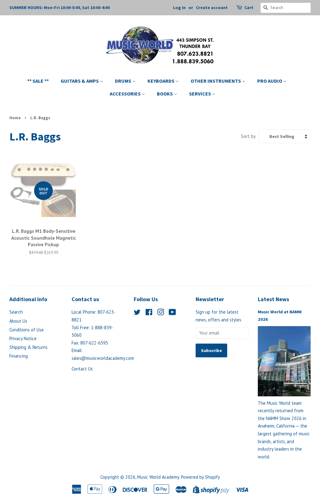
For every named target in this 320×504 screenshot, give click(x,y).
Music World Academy (158, 477)
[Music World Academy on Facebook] (148, 313)
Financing (18, 356)
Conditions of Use (26, 330)
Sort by (248, 136)
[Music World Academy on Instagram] (160, 313)
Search (16, 312)
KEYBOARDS (161, 81)
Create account (212, 7)
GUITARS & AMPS (80, 81)
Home (15, 117)
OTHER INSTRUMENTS (216, 81)
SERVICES (200, 94)
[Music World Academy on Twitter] (137, 313)
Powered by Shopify (200, 477)
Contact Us (82, 369)
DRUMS (123, 81)
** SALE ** (38, 81)
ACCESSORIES (126, 94)
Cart (248, 7)
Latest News (273, 299)
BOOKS (165, 94)
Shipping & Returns (28, 347)
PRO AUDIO (270, 81)
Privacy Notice (23, 338)
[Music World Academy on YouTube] (172, 313)
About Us (18, 321)
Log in (179, 7)
